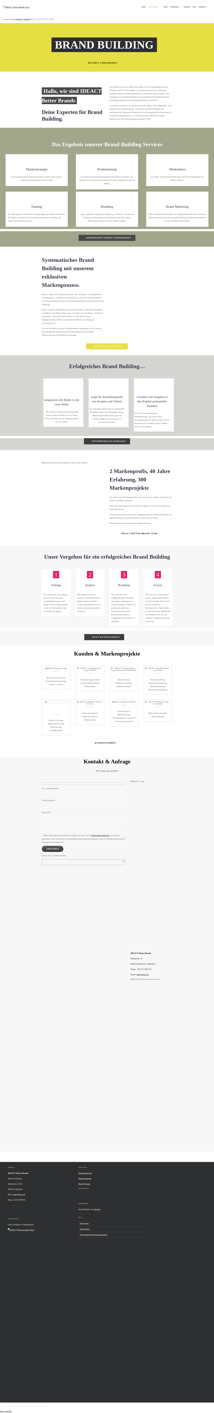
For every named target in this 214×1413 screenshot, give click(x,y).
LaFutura (97, 1209)
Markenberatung (85, 1173)
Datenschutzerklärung (100, 835)
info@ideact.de (142, 974)
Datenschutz (85, 1229)
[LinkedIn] (87, 1194)
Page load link (6, 1411)
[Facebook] (79, 1194)
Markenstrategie (84, 1178)
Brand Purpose (84, 1184)
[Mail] (91, 1194)
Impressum (84, 1223)
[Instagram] (83, 1194)
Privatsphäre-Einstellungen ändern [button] (93, 1235)
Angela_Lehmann (23, 19)
